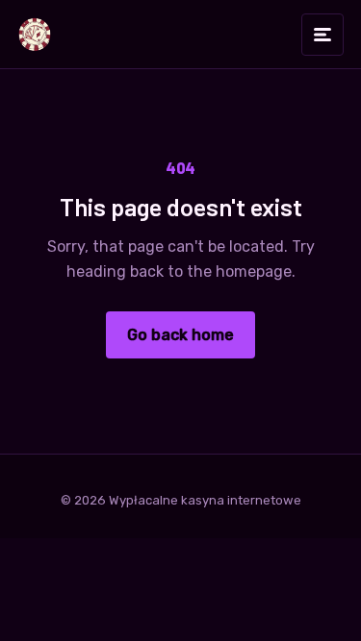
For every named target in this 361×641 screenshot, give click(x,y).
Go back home (180, 335)
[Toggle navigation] (322, 34)
